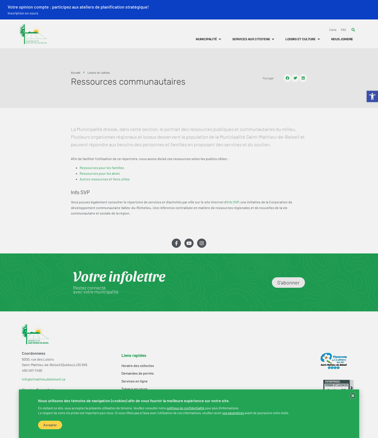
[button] (353, 396)
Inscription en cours (23, 13)
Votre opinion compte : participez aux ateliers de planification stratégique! (78, 6)
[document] (189, 219)
